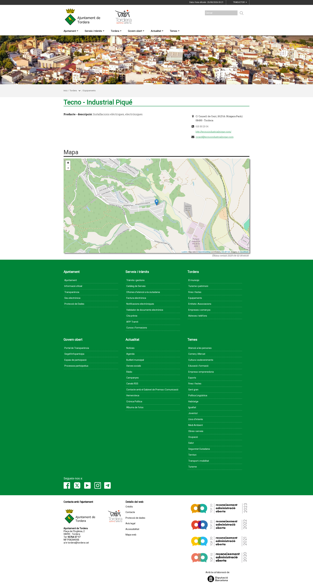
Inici (65, 90)
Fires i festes (194, 292)
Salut (191, 443)
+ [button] (68, 163)
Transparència (71, 292)
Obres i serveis (195, 431)
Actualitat (156, 31)
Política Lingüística (197, 395)
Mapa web (131, 535)
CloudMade (244, 251)
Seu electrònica (72, 298)
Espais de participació (75, 360)
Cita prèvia (131, 315)
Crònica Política (134, 401)
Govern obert (135, 31)
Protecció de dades (135, 518)
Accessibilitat (132, 529)
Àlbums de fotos (134, 407)
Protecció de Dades (74, 304)
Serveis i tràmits (93, 31)
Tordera (115, 31)
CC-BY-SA (226, 251)
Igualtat (192, 407)
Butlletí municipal (135, 360)
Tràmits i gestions (135, 280)
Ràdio (129, 372)
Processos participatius (76, 365)
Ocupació (193, 437)
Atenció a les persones (200, 348)
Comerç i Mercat (196, 354)
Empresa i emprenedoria (201, 372)
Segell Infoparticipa (74, 354)
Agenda (130, 354)
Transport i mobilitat (198, 461)
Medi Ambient (195, 425)
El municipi (193, 280)
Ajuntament (70, 31)
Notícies (130, 348)
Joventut (193, 413)
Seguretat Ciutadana (199, 449)
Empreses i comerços (199, 310)
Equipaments (89, 90)
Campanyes (132, 377)
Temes (173, 31)
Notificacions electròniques (140, 304)
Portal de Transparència (76, 348)
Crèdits (129, 506)
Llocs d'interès (195, 419)
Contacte (130, 512)
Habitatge (193, 401)
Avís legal (130, 523)
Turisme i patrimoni (198, 286)
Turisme (192, 466)
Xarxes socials (133, 365)
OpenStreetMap (204, 251)
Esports (192, 377)
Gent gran (193, 389)
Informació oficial (73, 286)
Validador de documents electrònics (144, 310)
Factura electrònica (136, 298)
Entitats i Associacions (199, 304)
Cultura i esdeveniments (200, 360)
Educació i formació (198, 365)
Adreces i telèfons (197, 315)
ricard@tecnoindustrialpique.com (214, 136)
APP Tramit (132, 321)
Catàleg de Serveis (136, 286)
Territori (192, 454)
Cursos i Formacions (136, 327)
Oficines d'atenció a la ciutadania (143, 292)
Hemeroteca (132, 395)
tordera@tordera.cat (78, 542)
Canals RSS (132, 383)
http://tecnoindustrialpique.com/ (213, 131)
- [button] (68, 167)
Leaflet (184, 251)
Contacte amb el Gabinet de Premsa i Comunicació (152, 389)
